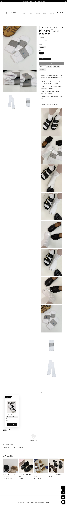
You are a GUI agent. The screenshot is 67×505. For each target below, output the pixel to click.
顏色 (40, 50)
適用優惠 (41, 44)
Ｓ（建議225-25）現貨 (45, 58)
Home (23, 10)
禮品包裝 (10, 414)
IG (63, 492)
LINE (63, 497)
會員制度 (24, 502)
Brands (23, 13)
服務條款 (47, 502)
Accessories (37, 13)
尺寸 (40, 56)
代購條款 (32, 502)
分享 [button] (42, 392)
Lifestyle (52, 13)
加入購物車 (12, 424)
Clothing (45, 13)
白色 (41, 53)
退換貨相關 (37, 502)
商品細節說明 (42, 502)
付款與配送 (28, 502)
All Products (29, 10)
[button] (57, 12)
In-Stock (44, 10)
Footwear (30, 13)
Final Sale (50, 10)
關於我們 (20, 502)
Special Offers (37, 10)
